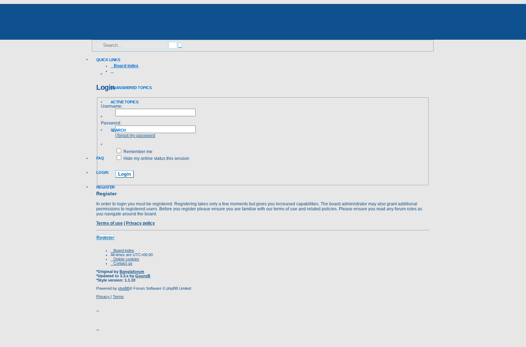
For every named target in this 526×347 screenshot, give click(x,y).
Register (105, 237)
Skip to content (104, 6)
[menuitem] (128, 87)
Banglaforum (132, 271)
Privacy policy (140, 223)
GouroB (142, 276)
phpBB (124, 288)
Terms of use (109, 223)
